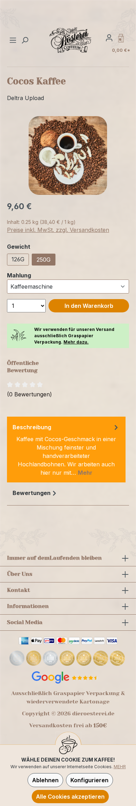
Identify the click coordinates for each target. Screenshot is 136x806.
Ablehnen (45, 780)
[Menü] (14, 40)
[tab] (66, 449)
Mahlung (19, 275)
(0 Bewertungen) (29, 394)
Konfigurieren (89, 780)
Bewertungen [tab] (32, 492)
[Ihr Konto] (109, 37)
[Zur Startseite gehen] (70, 40)
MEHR (120, 766)
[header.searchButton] (25, 40)
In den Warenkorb (89, 305)
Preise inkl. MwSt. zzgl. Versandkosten (58, 229)
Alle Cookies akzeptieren (70, 796)
